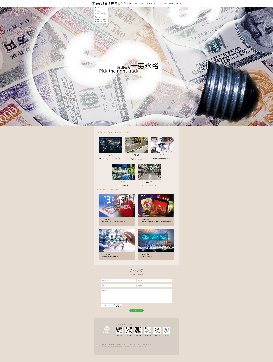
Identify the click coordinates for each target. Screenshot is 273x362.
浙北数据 (159, 346)
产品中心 (142, 3)
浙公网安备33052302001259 (144, 346)
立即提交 (136, 310)
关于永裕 (171, 3)
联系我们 (178, 3)
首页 (136, 3)
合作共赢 (164, 3)
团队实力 (156, 3)
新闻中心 (149, 3)
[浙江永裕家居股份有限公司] (112, 3)
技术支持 (154, 346)
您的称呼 (104, 280)
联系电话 (104, 285)
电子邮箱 (140, 285)
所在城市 (140, 280)
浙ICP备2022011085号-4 (130, 346)
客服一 (101, 8)
